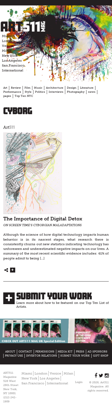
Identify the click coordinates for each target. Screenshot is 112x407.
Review (16, 87)
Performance (12, 92)
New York (10, 56)
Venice (7, 46)
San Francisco (13, 65)
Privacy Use (14, 355)
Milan (6, 51)
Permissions (44, 351)
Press (80, 351)
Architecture (54, 87)
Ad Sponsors (97, 351)
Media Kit (65, 351)
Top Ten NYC (24, 96)
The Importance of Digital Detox (42, 219)
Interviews (56, 92)
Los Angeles (12, 60)
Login (79, 382)
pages (7, 96)
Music (38, 87)
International (12, 70)
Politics (40, 92)
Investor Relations (41, 355)
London (8, 41)
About (10, 351)
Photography (76, 92)
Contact (25, 351)
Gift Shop (100, 355)
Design (71, 87)
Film (27, 87)
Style (28, 92)
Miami (7, 36)
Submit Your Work (54, 296)
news (91, 92)
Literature (87, 87)
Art (5, 87)
